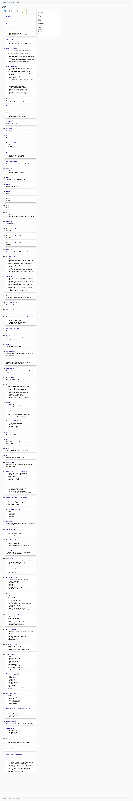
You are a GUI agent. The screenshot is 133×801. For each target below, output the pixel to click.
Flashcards (11, 2)
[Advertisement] (49, 52)
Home (4, 2)
